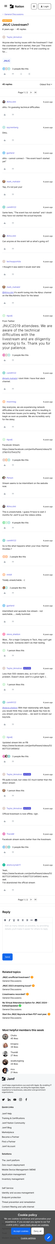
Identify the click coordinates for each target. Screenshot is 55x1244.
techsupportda (14, 261)
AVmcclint (11, 102)
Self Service (7, 1188)
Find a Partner (8, 1141)
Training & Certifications (13, 1118)
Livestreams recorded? (14, 994)
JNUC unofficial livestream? (16, 977)
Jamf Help (7, 1113)
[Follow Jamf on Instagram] (20, 1099)
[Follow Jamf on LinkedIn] (9, 1099)
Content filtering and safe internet (18, 1206)
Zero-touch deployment (13, 1165)
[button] (5, 7)
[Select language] (34, 6)
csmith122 (11, 207)
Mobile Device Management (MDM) (19, 1169)
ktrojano (14, 1044)
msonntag (11, 401)
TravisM (10, 834)
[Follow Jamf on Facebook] (26, 1099)
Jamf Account (8, 1146)
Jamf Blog (7, 1127)
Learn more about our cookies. (34, 1225)
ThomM (14, 1052)
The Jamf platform (11, 1160)
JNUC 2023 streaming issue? (16, 985)
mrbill (9, 574)
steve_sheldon (13, 634)
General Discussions (13, 14)
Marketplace (8, 1132)
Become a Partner (10, 1137)
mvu (13, 1069)
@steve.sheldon (10, 707)
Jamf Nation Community (13, 1123)
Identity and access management (18, 1192)
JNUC (7, 60)
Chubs (14, 1035)
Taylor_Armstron (14, 37)
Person (10, 478)
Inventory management (13, 1179)
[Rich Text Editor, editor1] (27, 937)
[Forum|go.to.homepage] (16, 6)
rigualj (9, 315)
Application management (14, 1174)
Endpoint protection (11, 1197)
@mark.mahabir (9, 378)
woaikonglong (17, 1061)
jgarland (10, 153)
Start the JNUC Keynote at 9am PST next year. (24, 1014)
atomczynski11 (14, 865)
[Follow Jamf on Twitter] (3, 1100)
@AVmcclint (8, 292)
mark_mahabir (13, 181)
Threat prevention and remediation (18, 1202)
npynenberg (12, 127)
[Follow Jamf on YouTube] (14, 1100)
